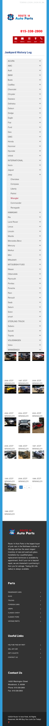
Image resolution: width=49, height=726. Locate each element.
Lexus (10, 226)
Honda (11, 141)
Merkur (11, 250)
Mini (9, 255)
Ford (10, 127)
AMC (10, 65)
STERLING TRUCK (16, 321)
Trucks (11, 600)
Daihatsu (12, 103)
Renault (11, 297)
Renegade (15, 207)
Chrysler (11, 94)
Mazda (11, 236)
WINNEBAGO (14, 349)
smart (10, 316)
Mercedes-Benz (15, 240)
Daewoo (11, 98)
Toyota (11, 335)
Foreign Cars (13, 604)
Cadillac (11, 84)
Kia (9, 217)
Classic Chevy (14, 613)
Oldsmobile (13, 274)
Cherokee (15, 179)
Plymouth (12, 278)
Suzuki (11, 330)
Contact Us (13, 657)
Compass (15, 184)
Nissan (11, 269)
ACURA (11, 61)
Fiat (9, 122)
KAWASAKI (12, 212)
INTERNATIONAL (15, 160)
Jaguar (11, 169)
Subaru (11, 326)
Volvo (10, 345)
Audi (10, 70)
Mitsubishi (12, 259)
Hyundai (11, 151)
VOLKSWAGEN (14, 340)
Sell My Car (13, 649)
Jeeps (10, 608)
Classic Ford (13, 617)
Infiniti (10, 155)
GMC (10, 136)
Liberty (13, 188)
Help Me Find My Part (16, 645)
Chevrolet (12, 89)
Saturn (11, 307)
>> (29, 487)
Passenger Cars (15, 592)
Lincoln (11, 231)
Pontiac (11, 283)
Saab (10, 302)
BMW (10, 75)
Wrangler (15, 198)
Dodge (11, 113)
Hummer (11, 146)
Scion (10, 311)
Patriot (13, 193)
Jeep (10, 174)
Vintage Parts (14, 621)
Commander (16, 202)
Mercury (11, 245)
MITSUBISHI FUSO (16, 264)
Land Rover (13, 221)
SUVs (10, 596)
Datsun (11, 108)
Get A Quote (13, 653)
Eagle (10, 117)
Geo (10, 132)
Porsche (11, 288)
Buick (10, 79)
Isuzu (10, 165)
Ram (10, 292)
